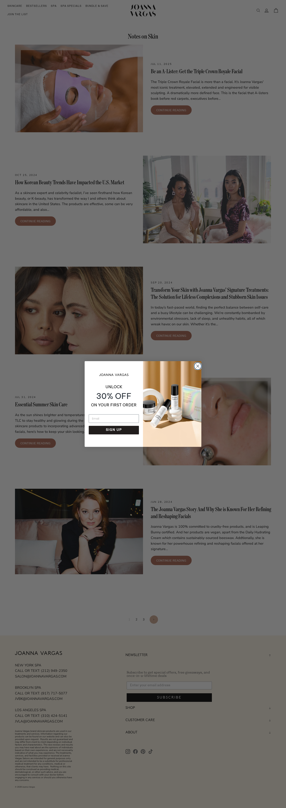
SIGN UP (114, 430)
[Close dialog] (197, 365)
